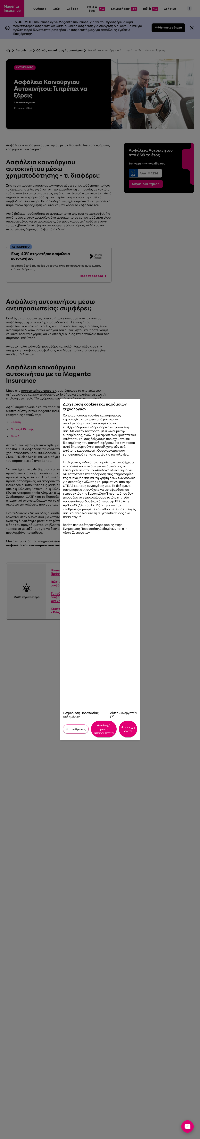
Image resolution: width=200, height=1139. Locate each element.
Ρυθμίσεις (78, 729)
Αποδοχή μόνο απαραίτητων (104, 729)
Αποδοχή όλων (128, 729)
